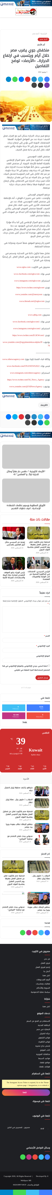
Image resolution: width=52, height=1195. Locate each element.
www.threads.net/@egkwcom (31, 301)
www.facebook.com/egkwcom (27, 274)
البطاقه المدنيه (44, 1025)
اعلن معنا (46, 975)
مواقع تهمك (45, 1062)
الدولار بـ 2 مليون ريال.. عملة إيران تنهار (19, 801)
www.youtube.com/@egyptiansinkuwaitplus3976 (26, 344)
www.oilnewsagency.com (13, 359)
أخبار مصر (35, 33)
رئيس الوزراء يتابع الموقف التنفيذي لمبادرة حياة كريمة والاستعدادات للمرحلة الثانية (14, 575)
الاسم (47, 636)
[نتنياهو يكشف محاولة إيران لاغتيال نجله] (42, 791)
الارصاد (43, 405)
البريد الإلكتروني (43, 646)
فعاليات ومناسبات (43, 983)
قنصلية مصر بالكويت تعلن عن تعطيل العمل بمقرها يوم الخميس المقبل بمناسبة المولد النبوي (38, 545)
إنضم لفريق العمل (42, 967)
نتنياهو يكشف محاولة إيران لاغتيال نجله (19, 789)
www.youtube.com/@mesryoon (28, 294)
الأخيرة (26, 779)
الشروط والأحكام (43, 988)
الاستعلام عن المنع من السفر (38, 1021)
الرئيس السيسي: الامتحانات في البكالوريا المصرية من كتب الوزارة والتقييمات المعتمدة (39, 575)
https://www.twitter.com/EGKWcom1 (28, 335)
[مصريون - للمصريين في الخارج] (26, 12)
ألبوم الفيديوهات (43, 979)
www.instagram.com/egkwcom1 (27, 328)
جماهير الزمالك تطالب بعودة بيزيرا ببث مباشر (19, 825)
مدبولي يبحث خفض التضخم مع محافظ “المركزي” (20, 837)
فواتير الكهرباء (44, 1042)
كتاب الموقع (45, 1050)
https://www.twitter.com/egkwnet (30, 287)
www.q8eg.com (34, 315)
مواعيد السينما (44, 1058)
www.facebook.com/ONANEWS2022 (23, 366)
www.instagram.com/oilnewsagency (25, 373)
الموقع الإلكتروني (43, 656)
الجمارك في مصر (43, 1029)
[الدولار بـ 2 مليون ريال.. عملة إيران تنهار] (42, 803)
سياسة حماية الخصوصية (40, 992)
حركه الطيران (45, 1033)
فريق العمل (45, 963)
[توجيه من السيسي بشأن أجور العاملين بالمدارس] (13, 533)
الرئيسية (44, 33)
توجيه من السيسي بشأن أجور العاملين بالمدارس (15, 543)
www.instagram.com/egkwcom (27, 281)
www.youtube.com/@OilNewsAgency (25, 386)
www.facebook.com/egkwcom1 (26, 322)
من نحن (47, 959)
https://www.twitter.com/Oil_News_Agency (25, 380)
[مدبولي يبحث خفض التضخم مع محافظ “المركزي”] (42, 840)
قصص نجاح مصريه (42, 1046)
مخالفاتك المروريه (43, 1054)
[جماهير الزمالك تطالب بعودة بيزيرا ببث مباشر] (42, 828)
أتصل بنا (46, 971)
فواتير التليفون (44, 1037)
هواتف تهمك (44, 1066)
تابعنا (25, 1092)
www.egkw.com (24, 267)
